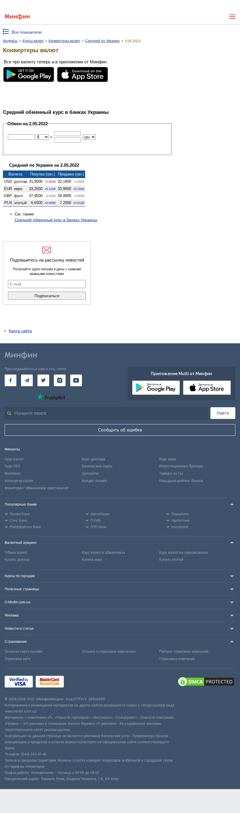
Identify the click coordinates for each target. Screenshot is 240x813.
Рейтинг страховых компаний (183, 652)
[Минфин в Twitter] (43, 380)
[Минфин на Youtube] (76, 380)
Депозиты (90, 473)
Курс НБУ (12, 466)
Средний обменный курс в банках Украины (56, 219)
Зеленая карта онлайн (23, 652)
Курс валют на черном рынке (183, 553)
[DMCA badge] (206, 682)
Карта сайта (20, 330)
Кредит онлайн (94, 481)
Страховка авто (17, 659)
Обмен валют (16, 553)
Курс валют (14, 459)
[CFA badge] (80, 682)
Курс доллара (93, 459)
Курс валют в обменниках (103, 553)
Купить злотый (171, 560)
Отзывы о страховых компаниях (109, 652)
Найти (223, 413)
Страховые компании (177, 659)
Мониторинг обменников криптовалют (36, 488)
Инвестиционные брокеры (181, 466)
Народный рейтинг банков (181, 481)
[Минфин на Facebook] (10, 380)
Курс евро (167, 459)
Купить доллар (17, 560)
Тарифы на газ (171, 473)
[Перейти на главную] (17, 16)
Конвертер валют (19, 481)
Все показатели (27, 32)
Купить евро (92, 560)
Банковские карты (97, 466)
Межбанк (12, 473)
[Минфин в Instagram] (60, 380)
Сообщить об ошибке (120, 430)
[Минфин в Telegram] (27, 380)
